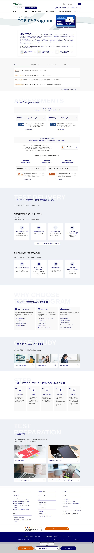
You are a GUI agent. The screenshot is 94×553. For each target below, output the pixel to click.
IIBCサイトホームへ (57, 528)
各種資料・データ (74, 7)
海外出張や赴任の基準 (21, 323)
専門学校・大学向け (43, 513)
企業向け (41, 511)
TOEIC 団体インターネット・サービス (47, 548)
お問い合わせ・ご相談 (25, 548)
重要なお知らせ (35, 64)
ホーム (14, 491)
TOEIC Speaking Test (19, 503)
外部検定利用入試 (65, 322)
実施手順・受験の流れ (19, 517)
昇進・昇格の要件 (20, 321)
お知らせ (66, 64)
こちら (29, 205)
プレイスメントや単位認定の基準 (46, 318)
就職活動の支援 (42, 323)
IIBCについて (57, 536)
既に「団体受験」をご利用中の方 (71, 513)
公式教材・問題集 (43, 502)
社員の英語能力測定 (20, 318)
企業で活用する (67, 499)
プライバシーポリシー (36, 539)
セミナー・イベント (52, 64)
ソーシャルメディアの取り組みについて (53, 539)
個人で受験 (19, 7)
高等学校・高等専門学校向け (45, 516)
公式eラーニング (42, 504)
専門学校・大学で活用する (69, 501)
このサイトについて (68, 536)
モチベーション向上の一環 (44, 327)
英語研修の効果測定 (20, 325)
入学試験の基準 (42, 321)
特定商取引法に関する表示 (23, 539)
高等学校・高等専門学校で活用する (71, 503)
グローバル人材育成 (47, 536)
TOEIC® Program (28, 536)
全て (15, 64)
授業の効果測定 (42, 325)
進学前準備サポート (65, 320)
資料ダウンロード (68, 548)
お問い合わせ (77, 539)
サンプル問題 (28, 179)
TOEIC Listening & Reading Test (21, 499)
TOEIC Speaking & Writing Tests (21, 501)
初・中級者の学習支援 (66, 327)
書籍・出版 (37, 536)
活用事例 (64, 491)
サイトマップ (68, 539)
